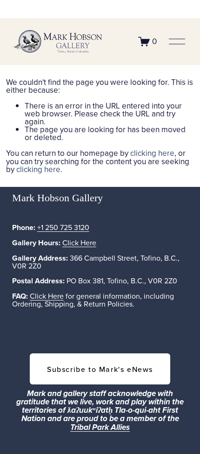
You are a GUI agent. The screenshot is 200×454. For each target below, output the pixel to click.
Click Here (79, 242)
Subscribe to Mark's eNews (100, 369)
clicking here (152, 153)
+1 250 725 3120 (63, 227)
